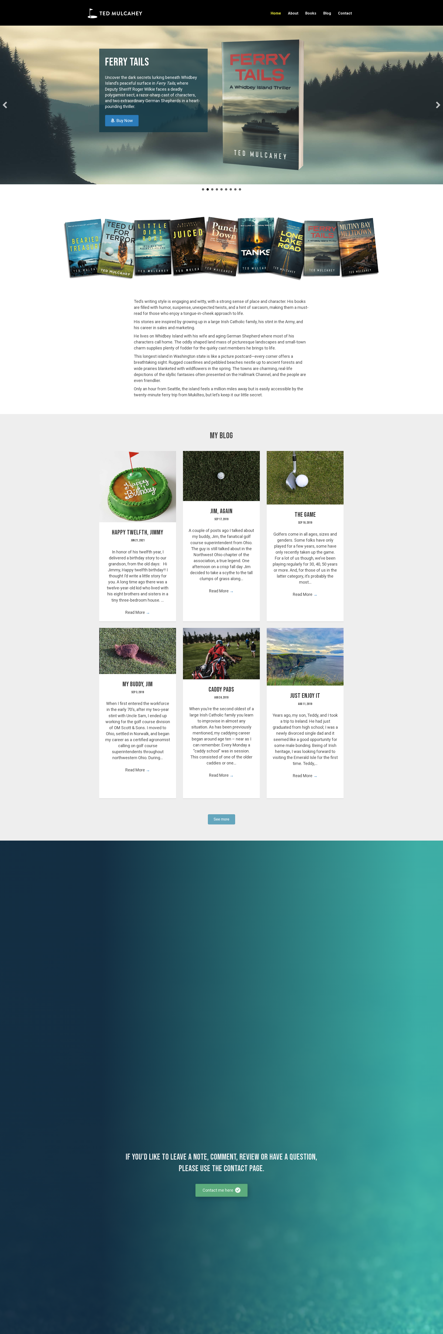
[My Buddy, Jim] (137, 650)
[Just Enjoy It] (305, 656)
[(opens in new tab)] (283, 104)
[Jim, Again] (221, 475)
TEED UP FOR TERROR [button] (240, 189)
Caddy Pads (221, 689)
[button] (5, 105)
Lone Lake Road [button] (212, 189)
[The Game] (305, 477)
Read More (137, 612)
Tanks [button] (217, 189)
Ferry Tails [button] (208, 189)
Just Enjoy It (305, 696)
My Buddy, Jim (138, 684)
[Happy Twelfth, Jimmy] (137, 486)
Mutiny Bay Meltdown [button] (203, 189)
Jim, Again (221, 511)
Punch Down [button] (221, 189)
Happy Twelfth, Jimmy (137, 532)
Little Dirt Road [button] (231, 189)
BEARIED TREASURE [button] (235, 189)
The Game (305, 515)
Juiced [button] (226, 189)
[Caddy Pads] (221, 653)
